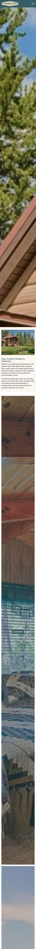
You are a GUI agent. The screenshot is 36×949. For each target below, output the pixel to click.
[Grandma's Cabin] (18, 3)
